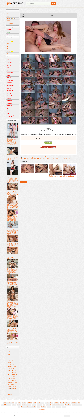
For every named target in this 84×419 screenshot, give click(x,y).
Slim (34, 158)
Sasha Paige (43, 157)
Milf (7, 48)
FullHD (49, 157)
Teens (8, 53)
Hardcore (74, 157)
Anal (8, 40)
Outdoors (8, 50)
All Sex (64, 157)
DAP (15, 366)
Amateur (68, 157)
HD (8, 376)
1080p (53, 157)
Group (9, 374)
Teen (60, 157)
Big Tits (9, 360)
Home (8, 13)
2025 (57, 157)
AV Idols (8, 20)
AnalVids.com (26, 157)
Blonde (64, 158)
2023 (13, 351)
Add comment (23, 181)
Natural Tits (69, 158)
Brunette (9, 364)
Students (26, 158)
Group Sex (9, 43)
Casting (9, 41)
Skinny (31, 158)
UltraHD (15, 391)
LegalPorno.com (35, 157)
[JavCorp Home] (15, 3)
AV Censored (9, 21)
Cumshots (49, 158)
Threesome (10, 391)
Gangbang (14, 372)
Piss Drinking (10, 382)
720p (15, 352)
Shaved (59, 158)
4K (11, 352)
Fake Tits (14, 370)
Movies (8, 18)
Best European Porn (11, 15)
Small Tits (38, 158)
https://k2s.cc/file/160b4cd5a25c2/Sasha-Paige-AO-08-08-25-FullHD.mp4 (48, 149)
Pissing (9, 51)
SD (8, 384)
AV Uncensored (10, 23)
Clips (8, 16)
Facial (21, 158)
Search (53, 3)
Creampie (15, 364)
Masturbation (9, 46)
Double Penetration (12, 368)
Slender (55, 158)
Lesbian (8, 45)
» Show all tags (9, 394)
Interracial (13, 376)
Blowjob (44, 158)
